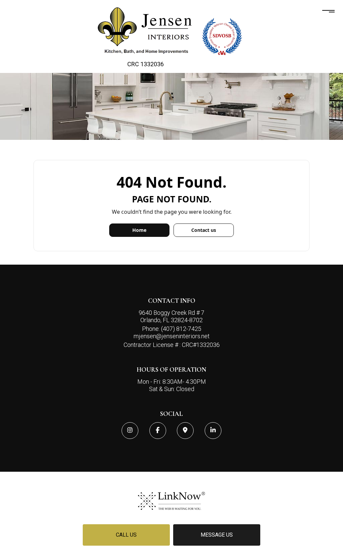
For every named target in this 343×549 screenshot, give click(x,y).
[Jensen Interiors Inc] (145, 30)
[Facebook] (157, 430)
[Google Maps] (185, 430)
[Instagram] (130, 430)
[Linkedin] (213, 430)
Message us (217, 535)
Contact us (203, 230)
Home (139, 230)
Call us (126, 535)
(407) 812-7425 (181, 328)
